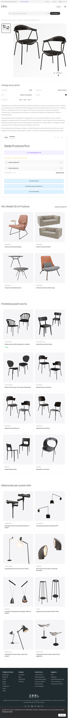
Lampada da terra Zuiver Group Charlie (17, 569)
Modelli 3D (5, 675)
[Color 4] (66, 95)
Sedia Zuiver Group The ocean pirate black (18, 387)
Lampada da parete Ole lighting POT (47, 526)
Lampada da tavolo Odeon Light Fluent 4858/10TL (48, 655)
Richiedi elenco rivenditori (34, 186)
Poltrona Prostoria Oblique (13, 247)
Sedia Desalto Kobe (11, 469)
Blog (20, 677)
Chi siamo (21, 675)
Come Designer (39, 686)
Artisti (4, 684)
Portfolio (21, 681)
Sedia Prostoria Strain (43, 428)
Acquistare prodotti (40, 679)
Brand (4, 681)
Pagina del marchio (61, 207)
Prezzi (4, 691)
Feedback (54, 677)
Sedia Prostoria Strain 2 (12, 428)
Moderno (22, 95)
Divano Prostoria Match (43, 247)
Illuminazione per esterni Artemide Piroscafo (46, 569)
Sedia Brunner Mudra (42, 469)
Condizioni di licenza (57, 684)
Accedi (58, 7)
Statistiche (22, 679)
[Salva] (55, 137)
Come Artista (38, 684)
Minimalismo (28, 95)
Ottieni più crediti (60, 172)
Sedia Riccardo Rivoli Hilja (44, 344)
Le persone (5, 686)
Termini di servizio (56, 681)
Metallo (60, 90)
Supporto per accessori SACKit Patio (47, 611)
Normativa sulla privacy (57, 679)
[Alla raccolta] (58, 137)
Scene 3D (5, 677)
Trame (4, 679)
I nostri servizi (39, 675)
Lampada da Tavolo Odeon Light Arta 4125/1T (16, 655)
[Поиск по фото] (48, 13)
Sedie (30, 90)
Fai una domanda (34, 191)
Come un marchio (40, 681)
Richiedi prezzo (34, 181)
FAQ (52, 675)
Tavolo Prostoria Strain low (13, 288)
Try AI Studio (25, 1)
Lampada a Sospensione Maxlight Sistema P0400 (18, 612)
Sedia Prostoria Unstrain (43, 387)
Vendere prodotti (40, 677)
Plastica (64, 90)
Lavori (4, 688)
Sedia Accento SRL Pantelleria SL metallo (17, 344)
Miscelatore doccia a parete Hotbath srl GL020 (17, 526)
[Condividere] (62, 137)
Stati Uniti (63, 1)
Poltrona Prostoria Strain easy (45, 288)
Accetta (62, 715)
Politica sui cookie (7, 711)
